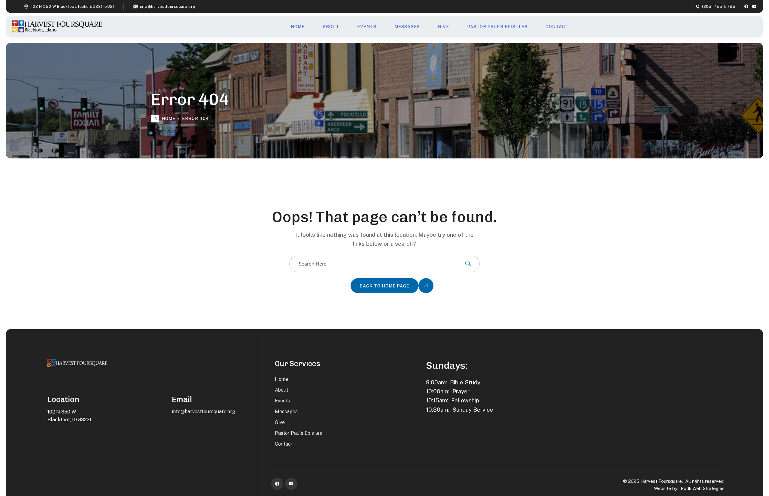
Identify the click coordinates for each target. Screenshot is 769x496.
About (331, 26)
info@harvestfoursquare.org (167, 6)
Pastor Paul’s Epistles (497, 26)
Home (298, 26)
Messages (407, 26)
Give (443, 26)
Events (366, 26)
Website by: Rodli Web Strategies (689, 488)
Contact (557, 26)
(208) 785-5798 (718, 6)
